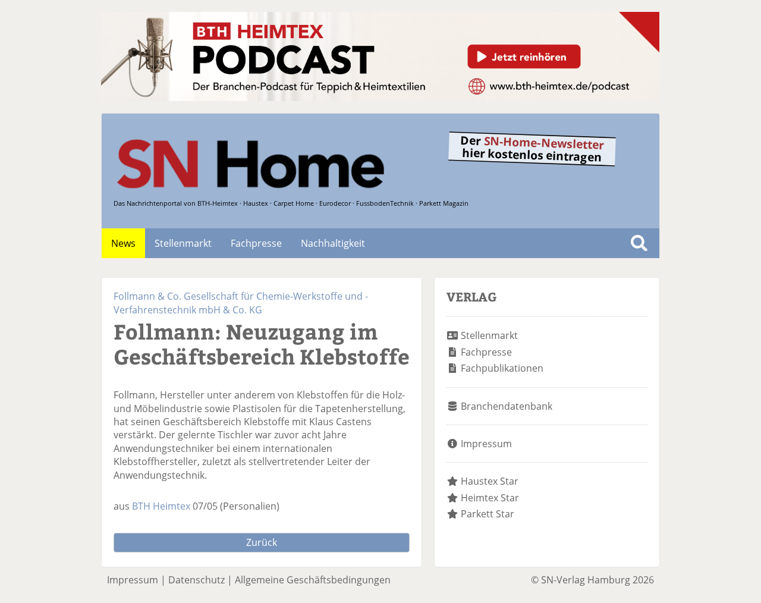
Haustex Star (489, 481)
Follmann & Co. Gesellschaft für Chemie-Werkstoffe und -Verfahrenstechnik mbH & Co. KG (241, 303)
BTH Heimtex (161, 506)
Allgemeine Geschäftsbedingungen (313, 579)
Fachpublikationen (502, 368)
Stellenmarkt (183, 243)
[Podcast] (380, 97)
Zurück (261, 542)
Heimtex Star (490, 497)
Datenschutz (196, 579)
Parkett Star (487, 513)
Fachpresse (256, 243)
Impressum (486, 443)
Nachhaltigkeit (333, 243)
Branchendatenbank (506, 406)
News (123, 243)
